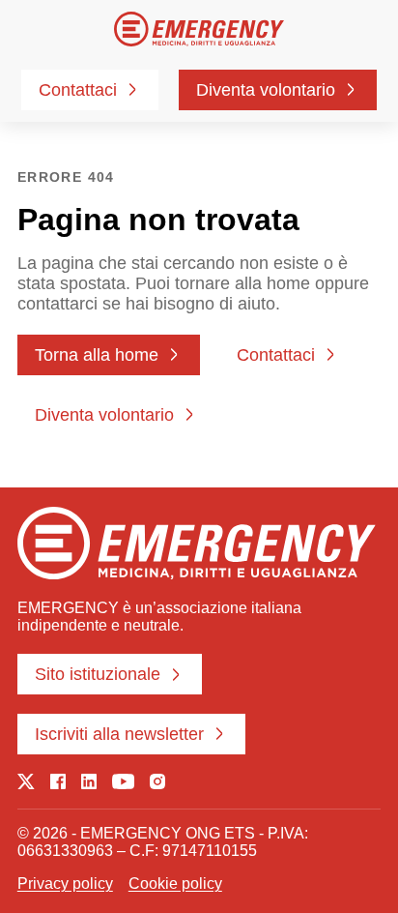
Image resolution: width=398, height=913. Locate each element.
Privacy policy (65, 883)
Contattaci (78, 90)
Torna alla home (96, 355)
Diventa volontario (265, 90)
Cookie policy (175, 883)
